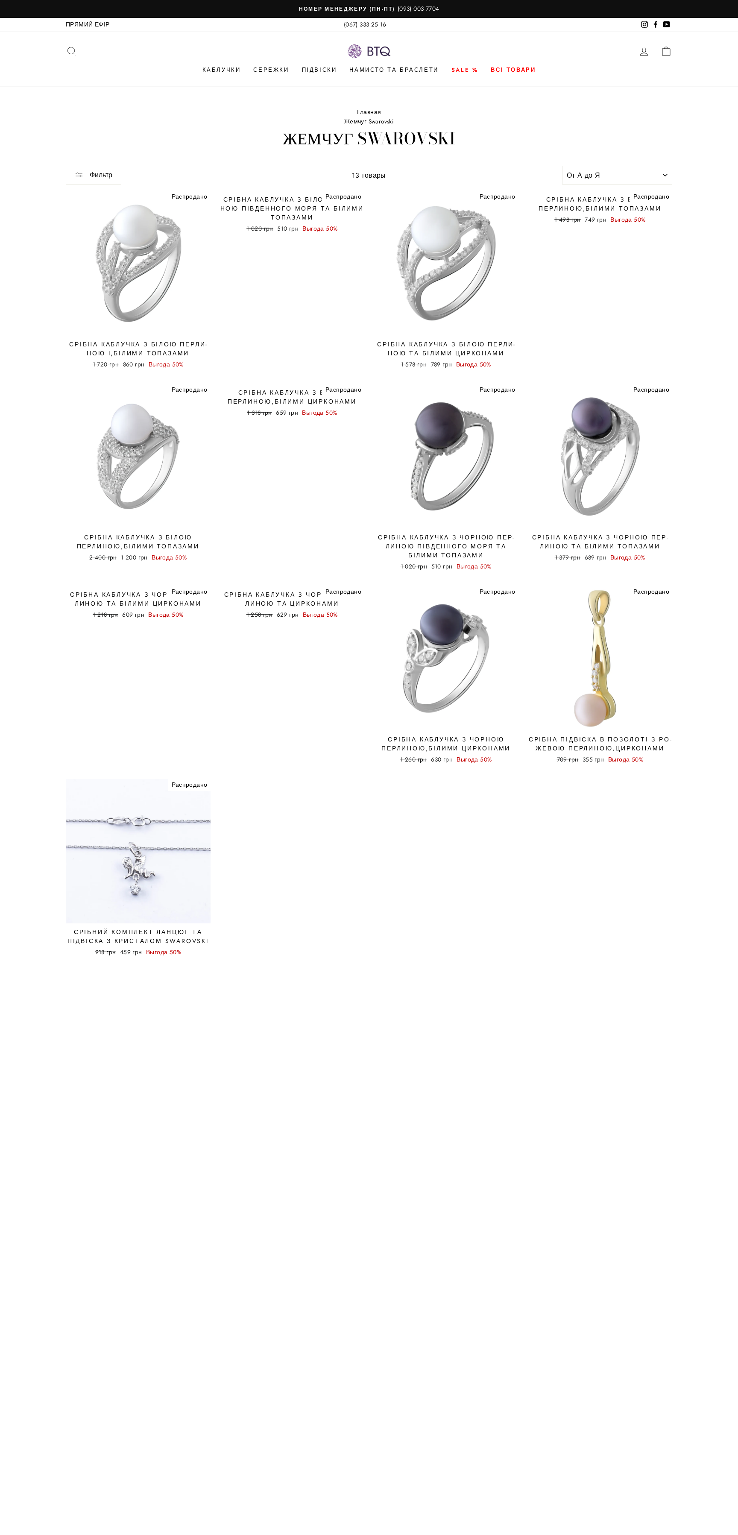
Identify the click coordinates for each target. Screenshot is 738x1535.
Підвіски (319, 70)
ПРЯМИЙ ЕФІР (87, 24)
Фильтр (100, 175)
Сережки (271, 70)
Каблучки (221, 70)
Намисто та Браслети (393, 70)
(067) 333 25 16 (365, 24)
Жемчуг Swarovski (369, 121)
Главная (369, 112)
